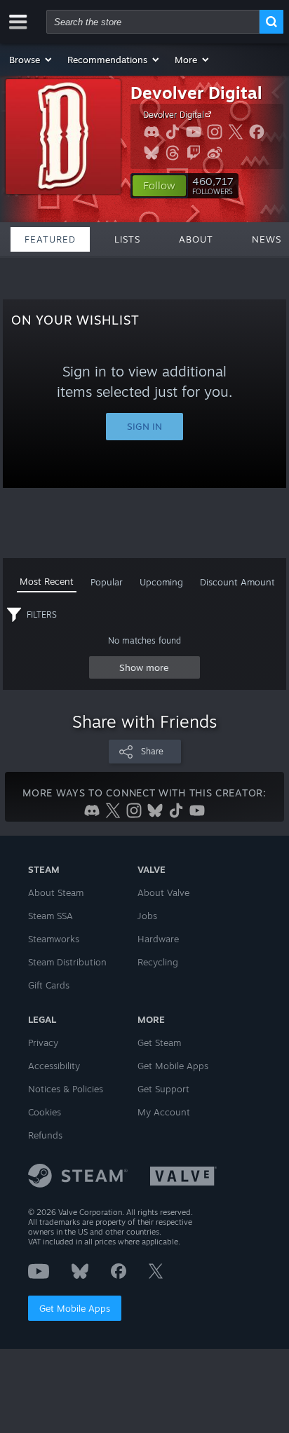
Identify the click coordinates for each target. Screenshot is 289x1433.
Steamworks (53, 938)
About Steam (55, 892)
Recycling (157, 961)
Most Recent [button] (47, 581)
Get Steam (159, 1042)
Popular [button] (106, 582)
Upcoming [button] (161, 582)
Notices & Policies (65, 1088)
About (196, 239)
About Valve (163, 892)
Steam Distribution (67, 961)
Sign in (144, 426)
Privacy (43, 1042)
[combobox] (153, 22)
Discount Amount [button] (237, 582)
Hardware (158, 938)
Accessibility (54, 1065)
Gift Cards (48, 985)
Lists (127, 239)
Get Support (163, 1088)
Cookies (44, 1112)
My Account (163, 1112)
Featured (50, 239)
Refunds (45, 1135)
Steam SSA (50, 915)
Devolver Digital (196, 92)
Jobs (147, 915)
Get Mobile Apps (74, 1308)
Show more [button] (144, 667)
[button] (31, 59)
